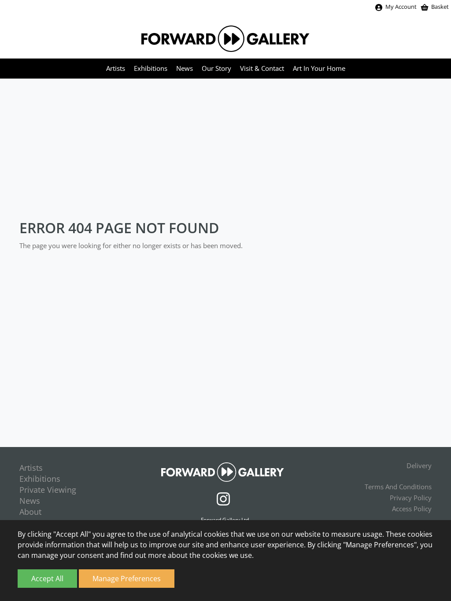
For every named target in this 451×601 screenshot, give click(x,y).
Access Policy (412, 508)
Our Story (216, 68)
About (30, 511)
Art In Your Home (319, 68)
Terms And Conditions (398, 486)
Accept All (47, 578)
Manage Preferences (126, 578)
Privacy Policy (411, 497)
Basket (440, 7)
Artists (115, 68)
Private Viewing (47, 489)
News (184, 68)
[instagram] (225, 497)
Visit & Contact (262, 68)
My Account (401, 7)
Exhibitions (150, 68)
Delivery (419, 465)
